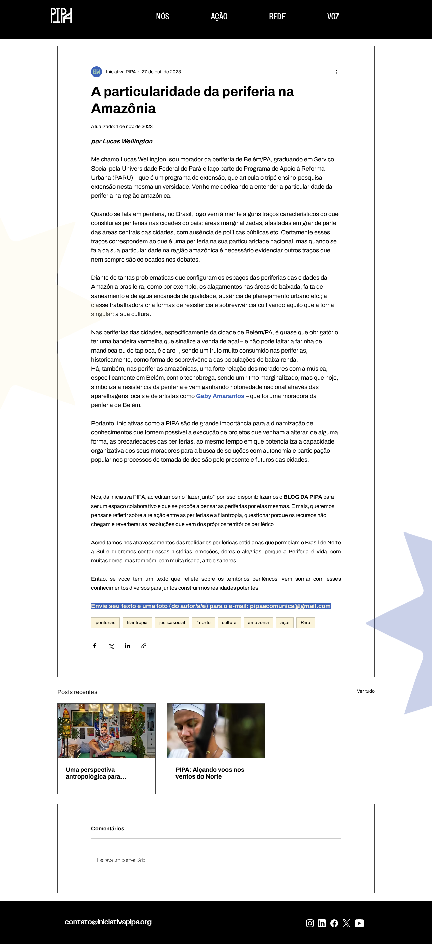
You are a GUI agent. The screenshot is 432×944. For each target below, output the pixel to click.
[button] (163, 16)
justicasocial (172, 622)
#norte (203, 622)
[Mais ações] (337, 72)
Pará (305, 622)
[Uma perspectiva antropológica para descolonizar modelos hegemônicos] (106, 731)
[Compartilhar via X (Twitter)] (111, 646)
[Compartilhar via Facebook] (94, 646)
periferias (105, 622)
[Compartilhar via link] (144, 646)
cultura (229, 622)
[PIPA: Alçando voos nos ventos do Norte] (216, 731)
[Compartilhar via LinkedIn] (127, 646)
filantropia (137, 622)
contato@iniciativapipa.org (108, 922)
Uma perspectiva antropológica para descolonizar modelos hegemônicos (98, 773)
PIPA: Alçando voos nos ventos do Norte (210, 773)
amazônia (258, 622)
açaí (284, 622)
